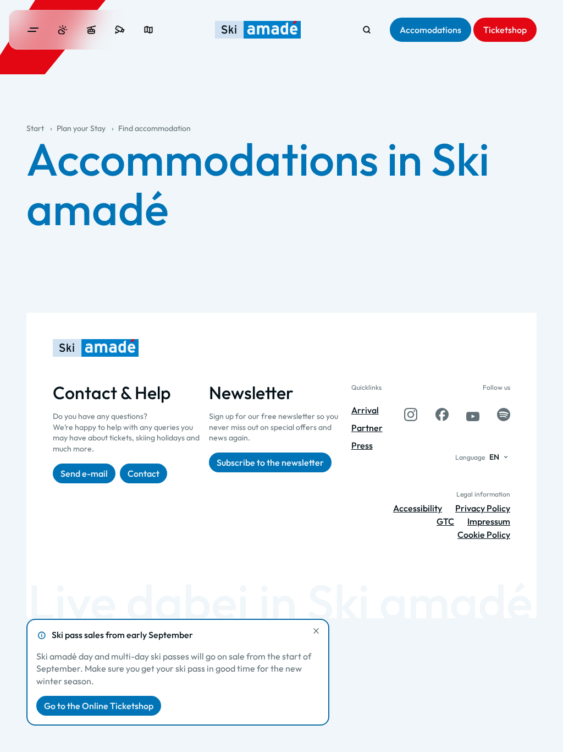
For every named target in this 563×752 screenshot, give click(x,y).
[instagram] (411, 414)
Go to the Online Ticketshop (98, 705)
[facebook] (442, 414)
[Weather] (62, 29)
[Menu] (33, 29)
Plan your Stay (81, 128)
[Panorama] (148, 29)
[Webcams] (119, 29)
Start (35, 128)
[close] (316, 630)
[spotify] (503, 414)
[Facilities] (91, 29)
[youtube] (472, 414)
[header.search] (366, 29)
